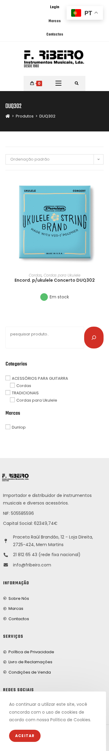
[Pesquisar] (94, 337)
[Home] (7, 116)
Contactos (54, 35)
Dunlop (19, 427)
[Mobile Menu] (58, 83)
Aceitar (25, 735)
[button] (102, 203)
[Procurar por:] (76, 83)
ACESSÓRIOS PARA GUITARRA (40, 378)
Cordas (35, 275)
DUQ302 (47, 116)
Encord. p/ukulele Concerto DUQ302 (55, 280)
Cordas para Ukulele (62, 275)
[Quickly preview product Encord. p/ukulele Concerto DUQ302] (102, 187)
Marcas (54, 21)
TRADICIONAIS (25, 393)
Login (54, 7)
